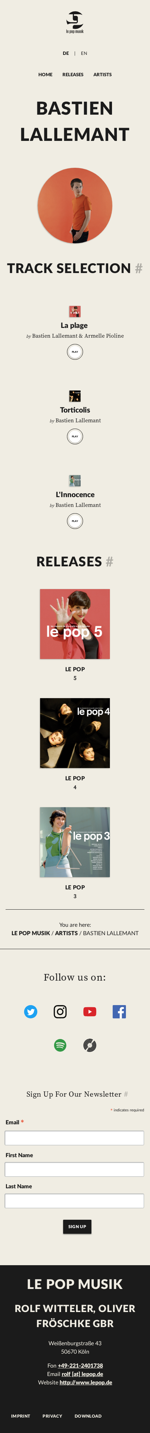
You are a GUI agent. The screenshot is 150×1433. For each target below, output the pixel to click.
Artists (102, 75)
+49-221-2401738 (80, 1366)
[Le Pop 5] (75, 311)
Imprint (20, 1416)
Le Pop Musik (31, 933)
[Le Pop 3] (75, 480)
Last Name (19, 1186)
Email (15, 1123)
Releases (72, 75)
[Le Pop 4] (75, 396)
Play (75, 352)
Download (88, 1416)
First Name (19, 1155)
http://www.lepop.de (86, 1382)
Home (45, 75)
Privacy (52, 1416)
